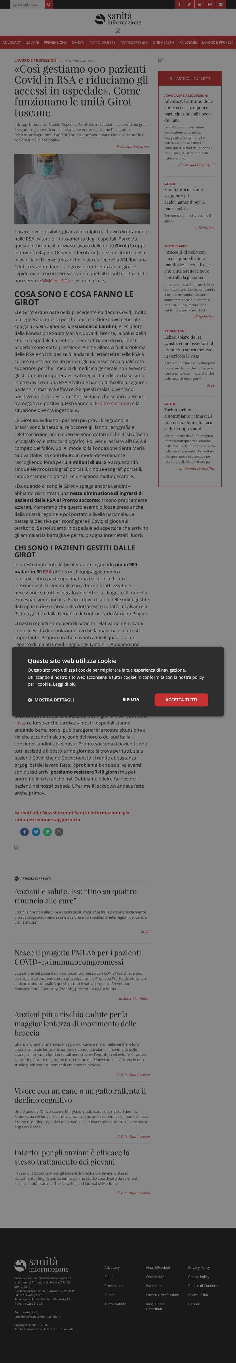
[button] (51, 700)
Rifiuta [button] (131, 699)
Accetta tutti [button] (181, 699)
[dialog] (118, 681)
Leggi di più (64, 684)
